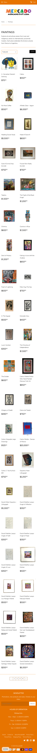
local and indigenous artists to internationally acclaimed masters (15, 38)
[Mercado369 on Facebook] (28, 741)
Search (4, 735)
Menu (5, 2)
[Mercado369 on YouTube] (34, 741)
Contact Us (10, 735)
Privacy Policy (29, 735)
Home (2, 22)
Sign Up (32, 703)
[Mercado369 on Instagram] (31, 741)
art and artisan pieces (13, 36)
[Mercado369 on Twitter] (24, 741)
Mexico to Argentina (11, 43)
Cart (34, 2)
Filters (32, 51)
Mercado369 (19, 746)
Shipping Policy (17, 737)
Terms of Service (27, 737)
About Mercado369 (20, 735)
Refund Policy (7, 737)
